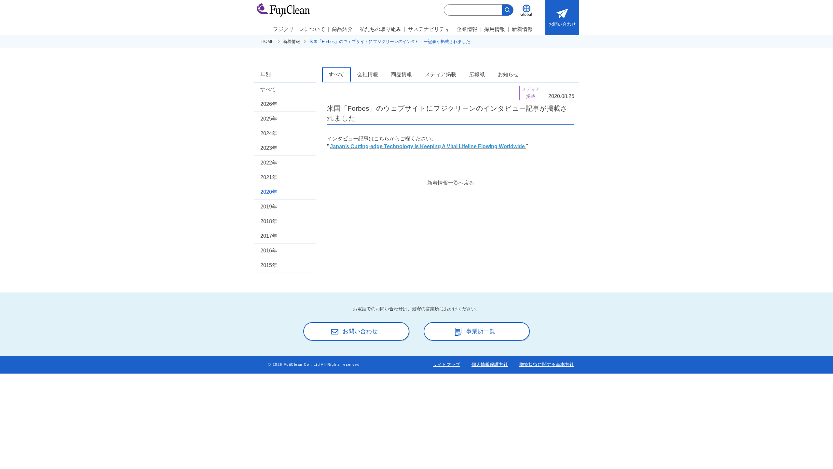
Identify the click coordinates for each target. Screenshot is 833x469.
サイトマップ (446, 364)
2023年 (268, 148)
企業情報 (467, 29)
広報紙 (477, 74)
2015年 (268, 265)
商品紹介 (342, 29)
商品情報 (401, 74)
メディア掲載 (440, 74)
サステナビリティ (429, 29)
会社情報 (367, 74)
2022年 (268, 162)
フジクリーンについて (299, 29)
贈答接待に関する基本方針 (546, 364)
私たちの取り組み (380, 29)
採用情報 (494, 29)
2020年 (268, 192)
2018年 (268, 221)
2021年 (268, 177)
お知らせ (508, 74)
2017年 (268, 236)
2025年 (268, 118)
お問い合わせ (562, 24)
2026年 (268, 104)
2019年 (268, 206)
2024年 (268, 133)
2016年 (268, 250)
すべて (268, 89)
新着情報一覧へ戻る (450, 183)
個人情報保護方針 (489, 364)
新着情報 (522, 29)
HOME (267, 41)
